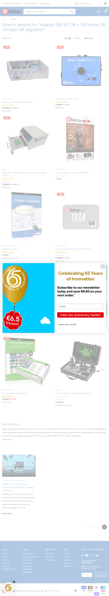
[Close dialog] (103, 266)
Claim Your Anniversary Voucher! (80, 315)
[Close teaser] (14, 582)
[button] (8, 587)
